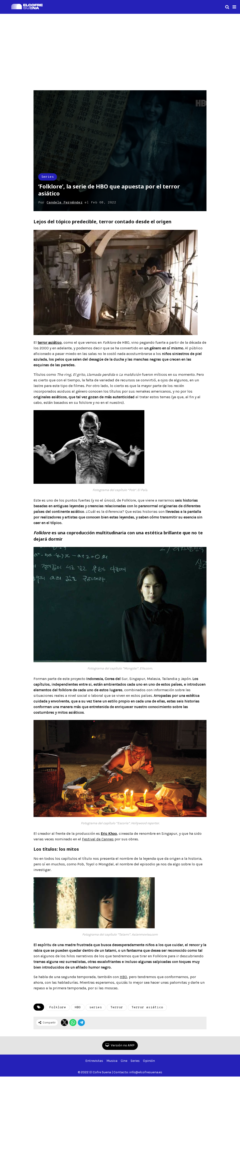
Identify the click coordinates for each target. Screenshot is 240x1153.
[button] (234, 7)
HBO (123, 977)
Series (47, 177)
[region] (120, 51)
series (95, 1007)
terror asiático (50, 342)
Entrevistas (94, 1061)
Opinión (149, 1061)
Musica (111, 1061)
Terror (116, 1007)
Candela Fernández (64, 203)
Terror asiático (147, 1007)
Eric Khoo (109, 833)
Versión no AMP (122, 1045)
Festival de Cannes (98, 839)
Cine (124, 1061)
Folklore (57, 1007)
